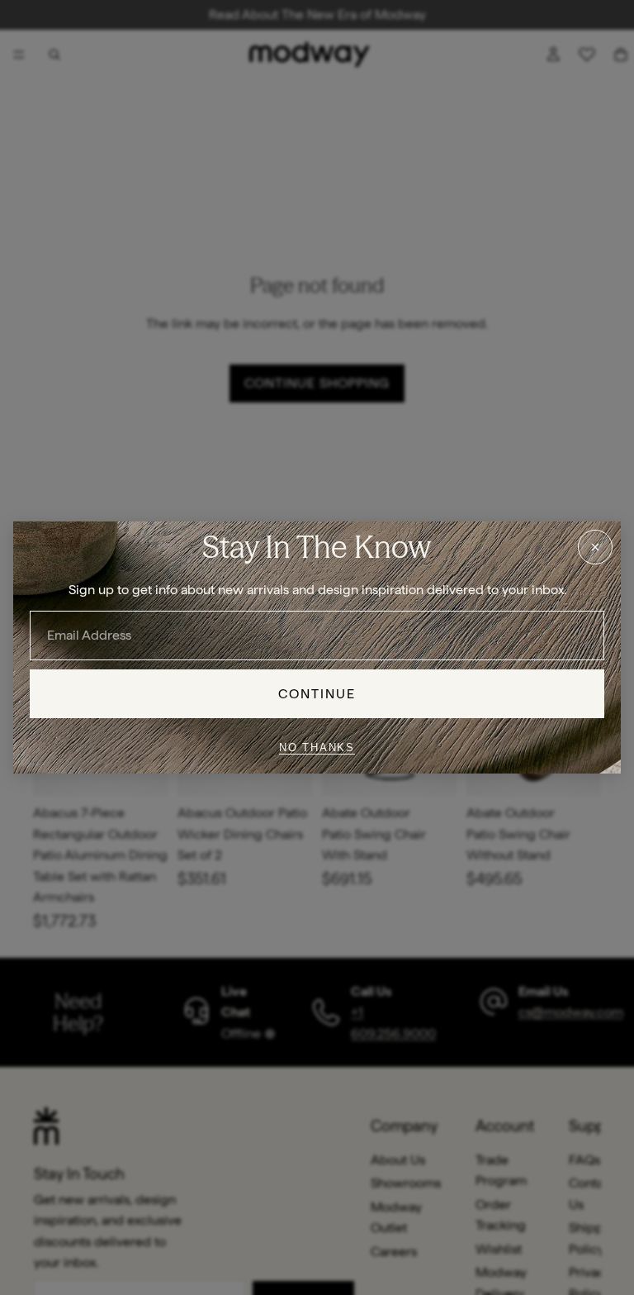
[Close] (595, 547)
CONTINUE (317, 694)
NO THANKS (317, 747)
